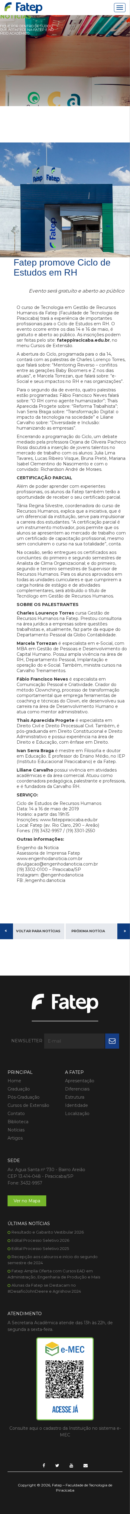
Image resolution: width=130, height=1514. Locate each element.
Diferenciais (77, 1089)
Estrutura (74, 1097)
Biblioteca (18, 1121)
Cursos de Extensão (28, 1105)
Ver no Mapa (27, 1201)
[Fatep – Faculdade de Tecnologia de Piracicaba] (23, 7)
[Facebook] (44, 1465)
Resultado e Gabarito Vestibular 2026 (47, 1232)
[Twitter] (57, 1465)
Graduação (19, 1089)
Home (14, 1081)
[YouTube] (71, 1465)
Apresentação (79, 1081)
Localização (77, 1113)
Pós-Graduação (24, 1097)
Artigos (15, 1138)
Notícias (16, 1130)
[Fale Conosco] (85, 1465)
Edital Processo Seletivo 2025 (40, 1248)
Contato (16, 1113)
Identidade (76, 1105)
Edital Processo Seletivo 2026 (40, 1240)
